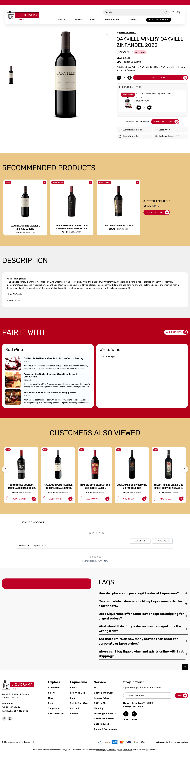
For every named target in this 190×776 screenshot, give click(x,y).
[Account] (173, 12)
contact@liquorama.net (106, 750)
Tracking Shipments (105, 713)
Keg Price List (77, 693)
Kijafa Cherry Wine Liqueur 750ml (154, 94)
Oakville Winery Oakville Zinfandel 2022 (25, 227)
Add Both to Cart (163, 121)
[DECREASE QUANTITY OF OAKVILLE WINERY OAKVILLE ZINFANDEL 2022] (119, 78)
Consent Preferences (105, 729)
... (95, 2)
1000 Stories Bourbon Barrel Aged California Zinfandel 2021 (21, 487)
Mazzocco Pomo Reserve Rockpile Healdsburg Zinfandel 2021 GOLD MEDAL (58, 487)
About (73, 687)
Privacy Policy (101, 698)
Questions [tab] (38, 545)
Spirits (51, 693)
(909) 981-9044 (125, 750)
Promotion (54, 687)
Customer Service (103, 693)
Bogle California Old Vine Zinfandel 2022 (132, 486)
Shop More (53, 708)
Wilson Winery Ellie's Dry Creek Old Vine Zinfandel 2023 (168, 487)
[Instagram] (10, 718)
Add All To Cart (154, 212)
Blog (72, 698)
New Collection (56, 713)
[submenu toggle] (68, 19)
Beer (50, 703)
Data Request (101, 724)
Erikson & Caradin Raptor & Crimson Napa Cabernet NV (72, 227)
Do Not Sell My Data (104, 718)
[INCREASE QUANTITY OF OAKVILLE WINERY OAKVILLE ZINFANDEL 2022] (129, 78)
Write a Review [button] (164, 541)
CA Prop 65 (99, 703)
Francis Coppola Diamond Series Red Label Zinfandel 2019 (95, 487)
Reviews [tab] (22, 545)
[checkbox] (44, 182)
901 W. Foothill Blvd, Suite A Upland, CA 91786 (16, 696)
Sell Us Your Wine (79, 703)
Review (74, 713)
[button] (5, 469)
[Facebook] (4, 718)
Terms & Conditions (179, 742)
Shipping (99, 708)
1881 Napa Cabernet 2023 (118, 225)
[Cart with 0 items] (180, 12)
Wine (50, 698)
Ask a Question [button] (141, 541)
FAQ (96, 687)
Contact (74, 708)
